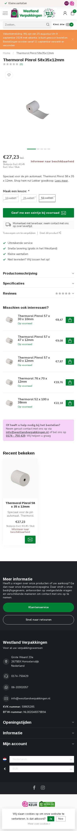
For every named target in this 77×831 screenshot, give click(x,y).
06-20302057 (19, 687)
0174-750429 (19, 676)
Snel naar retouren (39, 620)
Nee (60, 819)
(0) (21, 64)
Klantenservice (38, 607)
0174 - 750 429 (15, 436)
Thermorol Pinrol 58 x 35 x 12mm (20, 504)
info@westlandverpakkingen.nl (27, 432)
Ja (51, 819)
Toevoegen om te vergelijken (19, 233)
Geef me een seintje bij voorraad (35, 213)
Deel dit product (49, 233)
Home (6, 53)
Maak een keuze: (16, 191)
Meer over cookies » (39, 823)
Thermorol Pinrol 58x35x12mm (35, 53)
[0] (72, 13)
